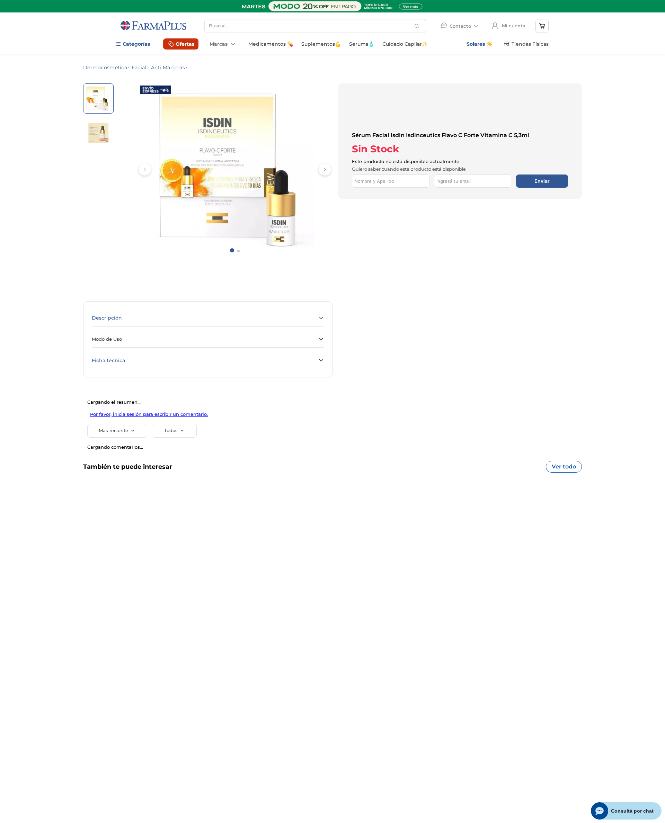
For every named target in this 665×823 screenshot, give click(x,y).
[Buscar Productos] (418, 26)
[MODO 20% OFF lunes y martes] (332, 11)
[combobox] (315, 26)
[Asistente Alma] (626, 811)
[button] (208, 318)
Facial (139, 67)
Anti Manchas (168, 67)
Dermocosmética (105, 67)
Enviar (542, 152)
